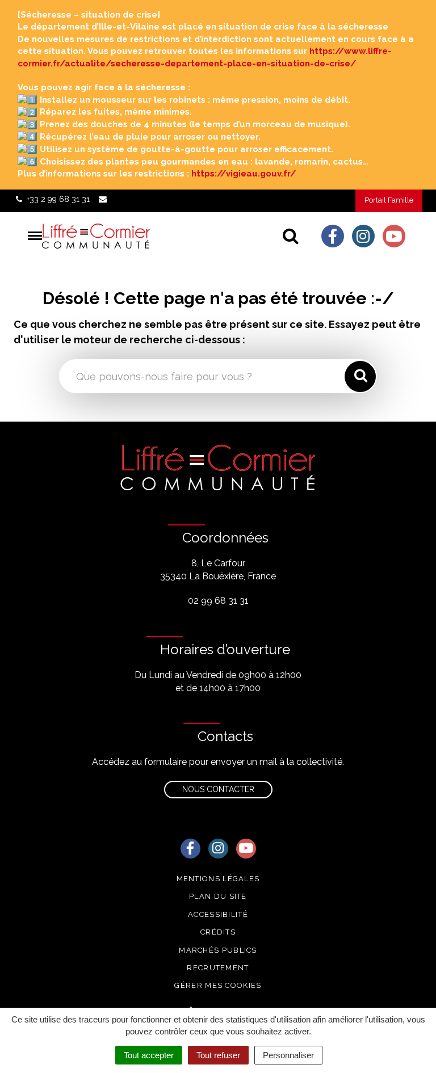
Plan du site (218, 896)
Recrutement (218, 967)
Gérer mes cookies (217, 985)
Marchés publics (218, 950)
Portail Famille (388, 200)
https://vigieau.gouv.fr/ (243, 174)
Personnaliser (288, 1055)
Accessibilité (218, 914)
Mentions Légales (218, 878)
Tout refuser (218, 1055)
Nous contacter (218, 789)
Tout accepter (149, 1055)
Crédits (218, 932)
